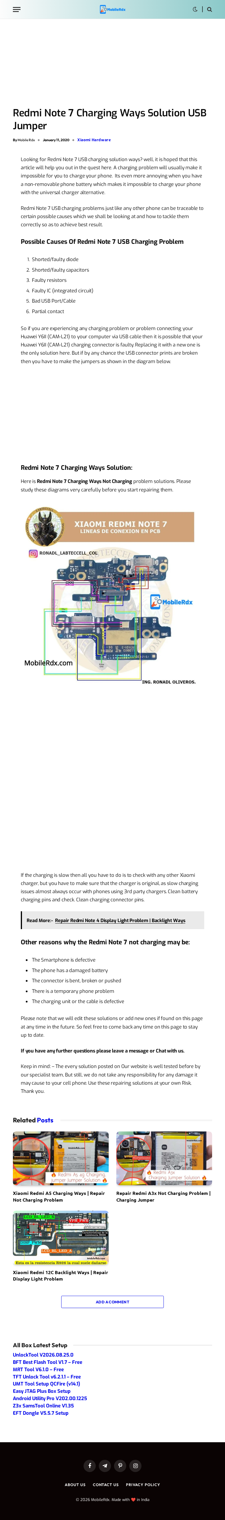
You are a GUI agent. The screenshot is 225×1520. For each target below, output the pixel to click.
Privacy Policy (143, 1484)
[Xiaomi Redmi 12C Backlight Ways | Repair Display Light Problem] (61, 1237)
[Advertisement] (112, 63)
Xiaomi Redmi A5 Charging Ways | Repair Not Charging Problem (59, 1196)
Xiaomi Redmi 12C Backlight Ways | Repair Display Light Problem (60, 1275)
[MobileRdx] (112, 9)
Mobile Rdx (26, 140)
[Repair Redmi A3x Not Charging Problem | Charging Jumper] (164, 1158)
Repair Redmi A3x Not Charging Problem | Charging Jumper (163, 1196)
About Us (75, 1484)
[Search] (209, 9)
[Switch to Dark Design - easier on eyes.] (195, 9)
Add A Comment (112, 1302)
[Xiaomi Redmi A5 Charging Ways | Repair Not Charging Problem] (61, 1158)
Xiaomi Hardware (94, 139)
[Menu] (17, 9)
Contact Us (106, 1484)
